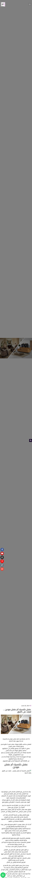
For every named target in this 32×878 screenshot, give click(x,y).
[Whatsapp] (3, 875)
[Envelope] (2, 569)
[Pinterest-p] (2, 561)
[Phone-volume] (2, 565)
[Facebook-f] (2, 549)
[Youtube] (2, 553)
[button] (29, 4)
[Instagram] (2, 557)
